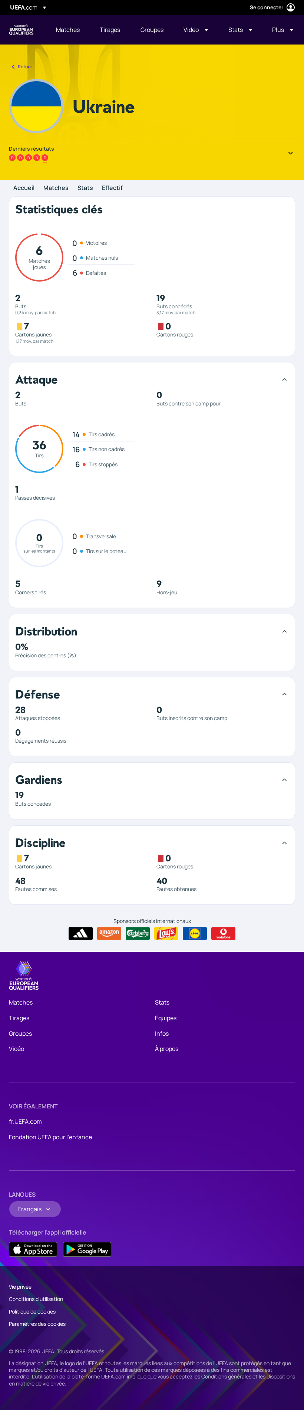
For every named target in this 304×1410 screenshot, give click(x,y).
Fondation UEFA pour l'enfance (50, 1137)
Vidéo (16, 1049)
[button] (196, 30)
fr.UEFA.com (25, 1121)
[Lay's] (166, 933)
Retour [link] (25, 66)
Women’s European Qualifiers (21, 29)
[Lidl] (195, 933)
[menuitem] (68, 30)
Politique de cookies (32, 1311)
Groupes (20, 1033)
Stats (85, 188)
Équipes (165, 1018)
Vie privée (20, 1286)
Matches (56, 188)
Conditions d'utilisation (36, 1298)
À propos (166, 1049)
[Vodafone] (223, 933)
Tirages (19, 1018)
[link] (68, 30)
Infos (162, 1033)
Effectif (112, 188)
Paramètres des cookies (37, 1323)
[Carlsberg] (138, 933)
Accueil (23, 188)
